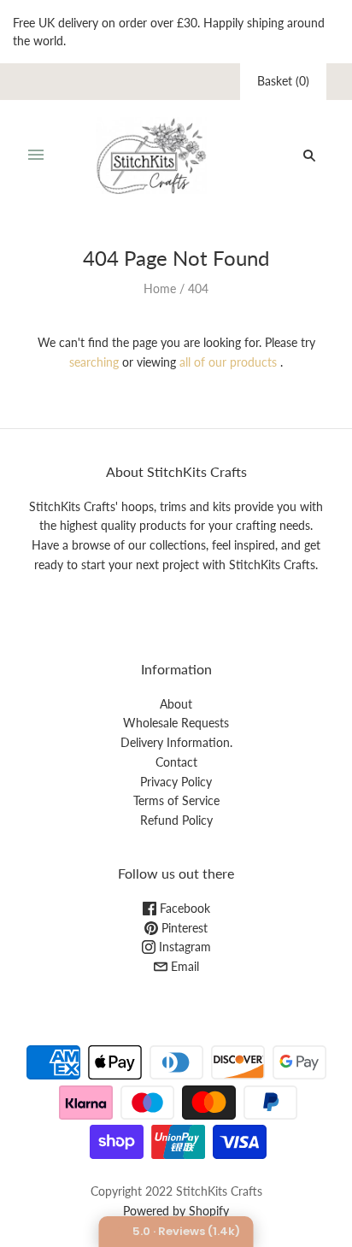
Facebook (183, 908)
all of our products (228, 362)
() (283, 81)
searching (94, 362)
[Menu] (36, 155)
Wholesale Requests (176, 722)
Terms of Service (176, 800)
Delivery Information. (176, 742)
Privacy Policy (176, 781)
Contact (176, 762)
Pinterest (183, 928)
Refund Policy (176, 820)
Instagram (183, 946)
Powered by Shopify (176, 1210)
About (176, 704)
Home (160, 288)
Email (183, 966)
